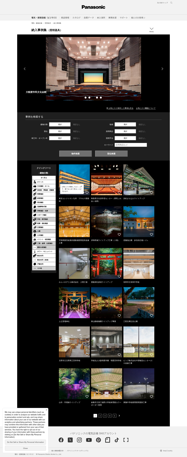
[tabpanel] (93, 68)
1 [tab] (86, 98)
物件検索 (75, 153)
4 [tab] (97, 98)
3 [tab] (93, 98)
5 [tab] (101, 98)
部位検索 (111, 153)
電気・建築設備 (36, 23)
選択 (60, 124)
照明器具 (48, 23)
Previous (24, 68)
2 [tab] (89, 98)
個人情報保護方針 (57, 450)
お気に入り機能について (146, 108)
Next (162, 68)
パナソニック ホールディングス (77, 450)
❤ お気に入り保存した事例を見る (119, 108)
